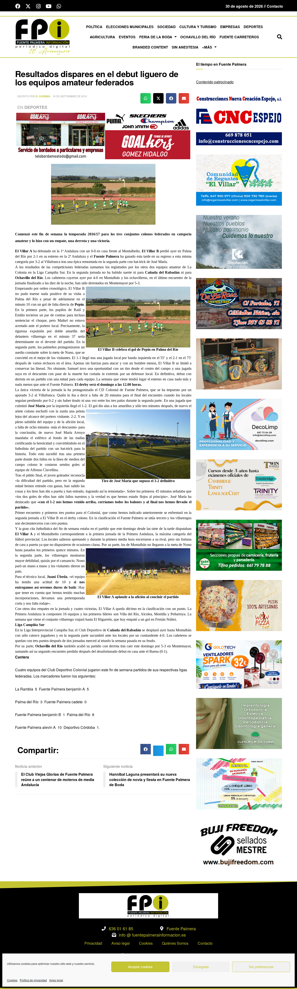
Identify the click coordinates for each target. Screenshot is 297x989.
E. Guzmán (43, 96)
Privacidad (93, 943)
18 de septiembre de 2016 (70, 96)
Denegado (201, 966)
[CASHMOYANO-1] (239, 544)
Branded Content (150, 47)
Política (94, 26)
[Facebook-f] (18, 6)
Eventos (127, 36)
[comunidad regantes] (239, 179)
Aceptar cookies (140, 966)
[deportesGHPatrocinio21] (103, 135)
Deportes (253, 26)
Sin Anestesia (185, 47)
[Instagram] (38, 6)
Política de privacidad (33, 980)
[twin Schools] (239, 484)
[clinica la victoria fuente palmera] (239, 723)
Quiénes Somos (175, 943)
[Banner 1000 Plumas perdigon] (239, 363)
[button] (279, 37)
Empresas (230, 26)
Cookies (12, 980)
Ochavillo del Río (198, 36)
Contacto (205, 943)
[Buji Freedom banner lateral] (239, 843)
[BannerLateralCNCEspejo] (239, 119)
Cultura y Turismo (197, 26)
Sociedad (166, 26)
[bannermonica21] (239, 424)
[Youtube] (48, 6)
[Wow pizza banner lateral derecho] (239, 605)
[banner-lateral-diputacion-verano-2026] (239, 241)
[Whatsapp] (59, 6)
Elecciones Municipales (130, 26)
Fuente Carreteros (239, 36)
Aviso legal (56, 980)
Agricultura (102, 36)
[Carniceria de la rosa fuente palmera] (239, 303)
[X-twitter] (28, 6)
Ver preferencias (261, 966)
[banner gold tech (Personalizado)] (239, 664)
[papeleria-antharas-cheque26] (239, 783)
